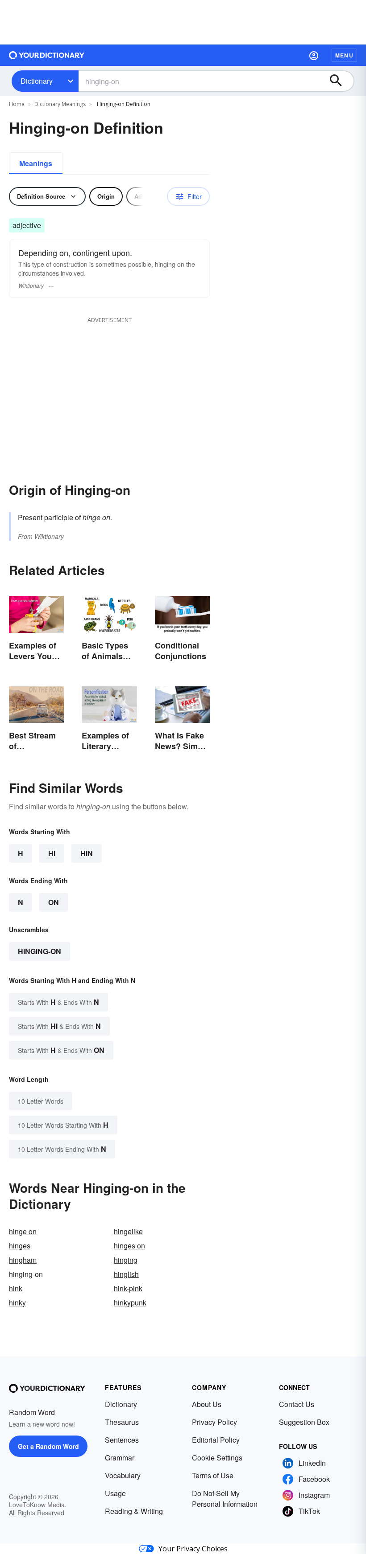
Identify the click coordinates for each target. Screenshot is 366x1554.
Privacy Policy (214, 1422)
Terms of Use (212, 1475)
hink (15, 1288)
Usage (115, 1493)
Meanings (35, 163)
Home (17, 104)
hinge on (23, 1231)
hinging (125, 1260)
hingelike (128, 1231)
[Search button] (340, 81)
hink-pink (128, 1288)
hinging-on (39, 951)
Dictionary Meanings (60, 104)
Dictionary (37, 81)
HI (51, 853)
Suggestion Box (304, 1422)
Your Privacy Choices (193, 1549)
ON (53, 902)
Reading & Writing (134, 1511)
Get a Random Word (48, 1446)
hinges (19, 1245)
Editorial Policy (216, 1440)
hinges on (129, 1245)
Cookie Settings (217, 1457)
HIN (86, 853)
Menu (344, 55)
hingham (23, 1260)
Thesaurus (122, 1422)
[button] (313, 55)
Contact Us (296, 1404)
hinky (17, 1302)
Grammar (119, 1457)
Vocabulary (123, 1475)
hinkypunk (130, 1302)
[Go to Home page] (47, 55)
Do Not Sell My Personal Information (225, 1498)
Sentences (122, 1440)
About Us (206, 1404)
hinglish (126, 1274)
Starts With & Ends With (58, 1002)
